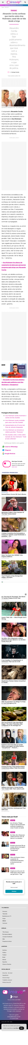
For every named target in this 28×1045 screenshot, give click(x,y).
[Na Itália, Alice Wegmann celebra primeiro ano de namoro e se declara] (5, 833)
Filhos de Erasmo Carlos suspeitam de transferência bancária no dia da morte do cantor (17, 861)
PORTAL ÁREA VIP (6, 969)
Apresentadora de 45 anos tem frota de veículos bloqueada (15, 426)
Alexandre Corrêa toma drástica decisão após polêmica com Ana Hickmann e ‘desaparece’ (13, 382)
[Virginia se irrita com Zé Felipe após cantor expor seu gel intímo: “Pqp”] (5, 869)
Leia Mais (15, 1028)
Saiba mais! (14, 467)
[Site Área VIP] (14, 2)
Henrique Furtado (15, 72)
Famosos (7, 7)
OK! (22, 1028)
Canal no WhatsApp (11, 447)
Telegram (8, 450)
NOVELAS (4, 928)
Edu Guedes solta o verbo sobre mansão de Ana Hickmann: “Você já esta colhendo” (15, 437)
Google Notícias (10, 453)
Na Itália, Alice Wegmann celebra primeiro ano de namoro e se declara (17, 836)
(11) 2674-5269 (14, 1018)
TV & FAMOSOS (5, 907)
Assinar (14, 891)
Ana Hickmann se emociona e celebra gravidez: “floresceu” (14, 431)
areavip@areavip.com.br (13, 1016)
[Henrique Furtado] (9, 72)
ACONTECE (4, 946)
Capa (3, 7)
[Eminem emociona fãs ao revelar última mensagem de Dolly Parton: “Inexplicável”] (5, 844)
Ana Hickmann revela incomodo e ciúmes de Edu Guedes (15, 416)
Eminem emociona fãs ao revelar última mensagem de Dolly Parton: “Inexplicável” (17, 848)
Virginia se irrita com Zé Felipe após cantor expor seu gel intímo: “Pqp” (17, 872)
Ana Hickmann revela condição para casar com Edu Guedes (15, 421)
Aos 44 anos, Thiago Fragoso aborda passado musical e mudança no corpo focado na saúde (17, 825)
